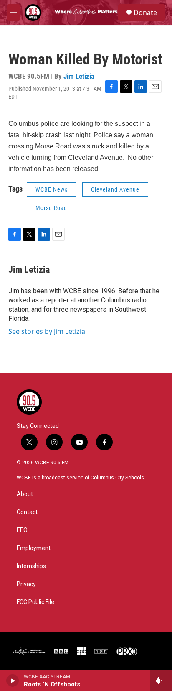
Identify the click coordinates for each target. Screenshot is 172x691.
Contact (27, 512)
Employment (34, 548)
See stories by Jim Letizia (46, 331)
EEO (22, 530)
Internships (31, 566)
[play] (13, 680)
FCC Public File (35, 602)
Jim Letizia (78, 76)
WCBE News (51, 189)
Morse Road (51, 208)
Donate (145, 12)
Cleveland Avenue (115, 189)
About (25, 494)
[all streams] (161, 680)
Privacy (26, 584)
